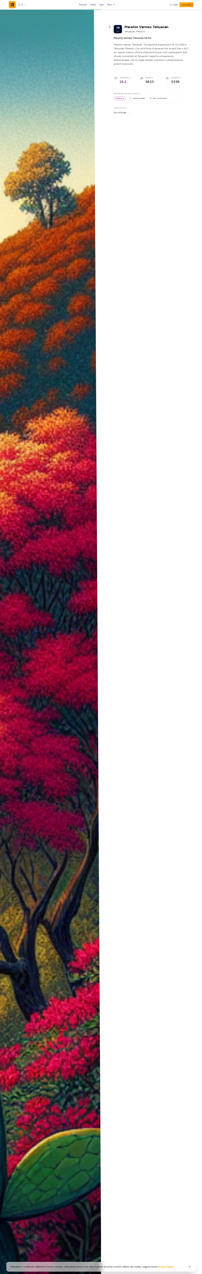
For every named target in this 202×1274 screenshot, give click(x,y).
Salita (148, 78)
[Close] (189, 1266)
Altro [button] (109, 4)
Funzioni (83, 4)
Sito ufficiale (120, 112)
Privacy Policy (165, 1266)
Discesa (175, 78)
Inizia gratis (186, 5)
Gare (101, 4)
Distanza (124, 78)
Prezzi (93, 4)
